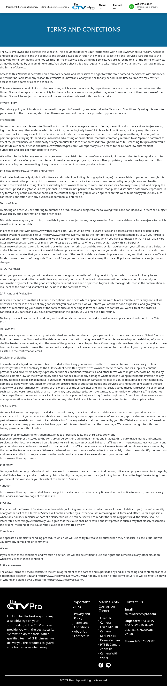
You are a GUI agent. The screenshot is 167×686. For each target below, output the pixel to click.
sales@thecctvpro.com (140, 614)
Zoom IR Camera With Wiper (109, 653)
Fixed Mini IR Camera (109, 629)
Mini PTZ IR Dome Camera (110, 638)
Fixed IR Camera (105, 620)
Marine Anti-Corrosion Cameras (21, 6)
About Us (102, 6)
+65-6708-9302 (143, 4)
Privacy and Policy (82, 616)
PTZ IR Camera (110, 644)
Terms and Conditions (81, 625)
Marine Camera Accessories (54, 6)
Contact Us (117, 6)
